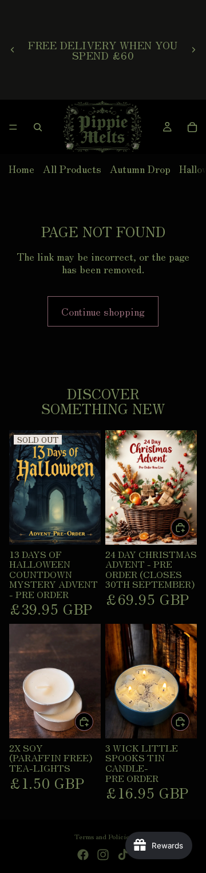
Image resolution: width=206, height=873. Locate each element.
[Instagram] (103, 855)
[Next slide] (193, 49)
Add (190, 527)
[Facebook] (83, 855)
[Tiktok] (123, 855)
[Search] (37, 127)
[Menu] (13, 127)
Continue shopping (103, 311)
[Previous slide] (12, 49)
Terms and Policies (103, 836)
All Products (72, 168)
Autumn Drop (140, 168)
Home (21, 168)
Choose (190, 721)
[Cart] (192, 127)
